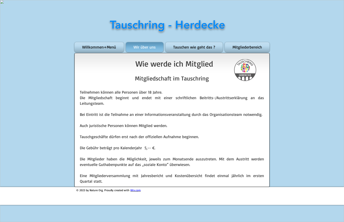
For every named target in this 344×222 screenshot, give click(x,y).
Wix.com (135, 190)
